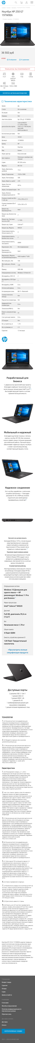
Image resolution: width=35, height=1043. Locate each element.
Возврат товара (6, 982)
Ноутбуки (14, 7)
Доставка (5, 1022)
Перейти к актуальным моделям (15, 93)
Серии (3, 992)
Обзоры (4, 989)
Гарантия (4, 985)
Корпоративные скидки (13, 1031)
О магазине (5, 1003)
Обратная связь (6, 1014)
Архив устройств (7, 995)
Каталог (8, 7)
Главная (4, 7)
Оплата (4, 1025)
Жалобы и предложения (9, 1006)
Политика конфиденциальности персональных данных (11, 1010)
